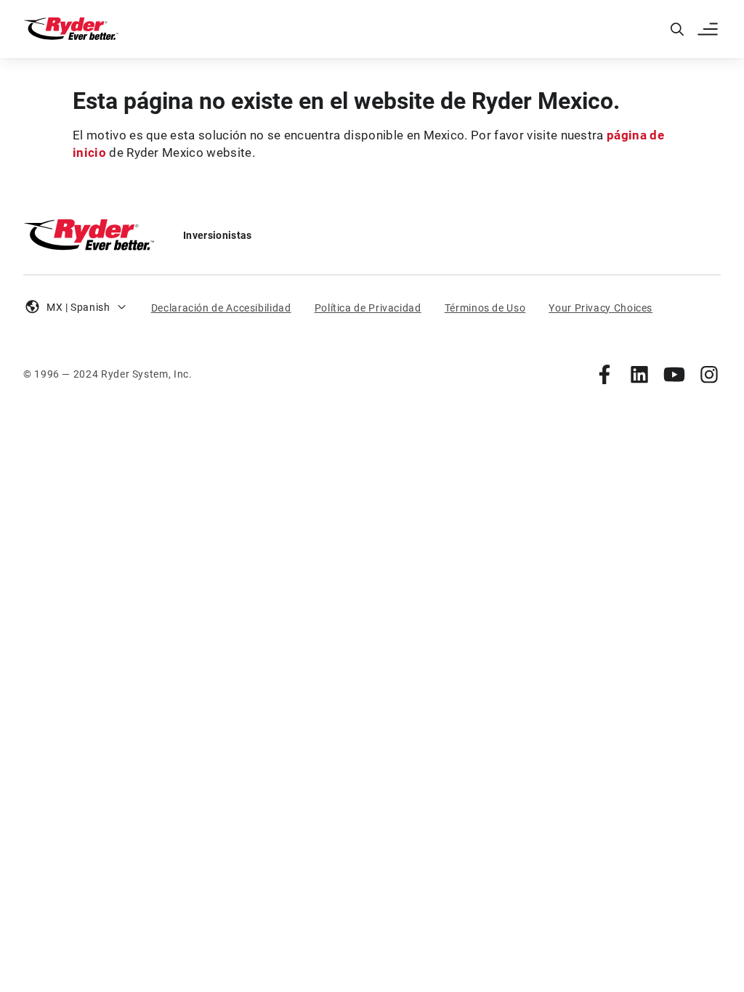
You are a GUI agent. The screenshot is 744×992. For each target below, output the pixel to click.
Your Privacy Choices (600, 308)
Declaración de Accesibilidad (221, 308)
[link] (604, 374)
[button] (709, 29)
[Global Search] (677, 29)
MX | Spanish (78, 307)
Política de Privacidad (368, 308)
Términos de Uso (485, 308)
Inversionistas (217, 235)
